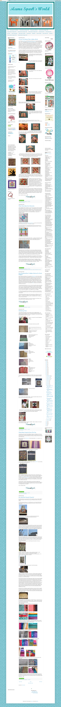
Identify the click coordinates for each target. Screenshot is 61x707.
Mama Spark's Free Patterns (14, 30)
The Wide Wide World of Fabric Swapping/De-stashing (49, 410)
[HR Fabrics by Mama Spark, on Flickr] (24, 248)
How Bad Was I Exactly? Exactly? (26, 497)
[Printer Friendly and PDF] (21, 306)
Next (37, 692)
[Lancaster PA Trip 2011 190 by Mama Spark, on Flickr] (33, 637)
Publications (33, 33)
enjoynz (32, 701)
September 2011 (48, 378)
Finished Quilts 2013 (48, 31)
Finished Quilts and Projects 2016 (22, 31)
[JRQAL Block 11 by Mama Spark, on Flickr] (23, 236)
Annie (22, 476)
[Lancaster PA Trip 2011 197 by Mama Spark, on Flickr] (23, 611)
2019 (46, 366)
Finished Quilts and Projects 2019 (24, 30)
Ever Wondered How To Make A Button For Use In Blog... (49, 390)
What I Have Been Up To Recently (26, 206)
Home (8, 30)
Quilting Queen (27, 438)
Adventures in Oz (26, 477)
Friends (24, 269)
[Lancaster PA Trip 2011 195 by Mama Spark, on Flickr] (23, 619)
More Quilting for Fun (34, 691)
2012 (46, 373)
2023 (46, 362)
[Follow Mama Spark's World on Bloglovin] (10, 133)
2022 (46, 363)
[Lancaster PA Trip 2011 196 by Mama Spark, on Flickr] (33, 611)
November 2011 (48, 376)
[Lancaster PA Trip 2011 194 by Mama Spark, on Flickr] (33, 619)
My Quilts (24, 202)
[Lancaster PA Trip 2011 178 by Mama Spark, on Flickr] (23, 572)
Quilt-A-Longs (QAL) (14, 33)
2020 (46, 365)
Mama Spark (22, 201)
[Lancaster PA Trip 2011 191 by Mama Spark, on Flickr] (23, 637)
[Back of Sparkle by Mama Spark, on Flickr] (35, 448)
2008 (46, 423)
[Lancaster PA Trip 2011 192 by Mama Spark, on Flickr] (33, 629)
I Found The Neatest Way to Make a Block (28, 39)
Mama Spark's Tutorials (22, 33)
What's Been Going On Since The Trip (27, 432)
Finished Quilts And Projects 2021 (22, 35)
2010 (46, 421)
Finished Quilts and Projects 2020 (12, 35)
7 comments (28, 429)
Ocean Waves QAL (45, 33)
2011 (46, 374)
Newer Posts (20, 681)
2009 (46, 422)
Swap (40, 269)
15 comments (28, 679)
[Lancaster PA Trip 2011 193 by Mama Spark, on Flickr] (23, 629)
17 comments (28, 201)
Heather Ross (26, 269)
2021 (46, 364)
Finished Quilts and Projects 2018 (43, 30)
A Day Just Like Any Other (49, 413)
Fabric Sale (22, 269)
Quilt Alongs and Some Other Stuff (49, 408)
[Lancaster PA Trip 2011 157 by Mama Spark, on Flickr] (23, 524)
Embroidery (50, 33)
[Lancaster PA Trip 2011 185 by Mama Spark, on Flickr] (33, 665)
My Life (21, 202)
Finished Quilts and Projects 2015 (32, 31)
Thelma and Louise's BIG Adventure (49, 404)
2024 (46, 361)
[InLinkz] (31, 688)
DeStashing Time (23, 310)
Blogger (37, 701)
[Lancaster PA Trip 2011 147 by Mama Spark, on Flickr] (23, 515)
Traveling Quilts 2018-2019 (33, 30)
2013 (46, 372)
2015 (46, 370)
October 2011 (48, 377)
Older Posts (40, 681)
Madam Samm (34, 276)
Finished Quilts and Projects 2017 (11, 31)
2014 (46, 371)
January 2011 (48, 420)
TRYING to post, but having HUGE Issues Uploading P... (49, 397)
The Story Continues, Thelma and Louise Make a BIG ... (49, 399)
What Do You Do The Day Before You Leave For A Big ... (49, 406)
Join (31, 692)
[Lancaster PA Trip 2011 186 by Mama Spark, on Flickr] (23, 665)
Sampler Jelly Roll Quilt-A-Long (36, 269)
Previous (35, 692)
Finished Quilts (29, 33)
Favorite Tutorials (39, 33)
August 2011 (48, 379)
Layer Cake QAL (30, 269)
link (33, 282)
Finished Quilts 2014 (41, 31)
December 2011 (48, 375)
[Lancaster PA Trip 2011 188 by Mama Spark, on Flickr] (22, 656)
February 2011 (48, 419)
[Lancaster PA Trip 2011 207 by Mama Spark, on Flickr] (22, 564)
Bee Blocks (8, 33)
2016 (46, 369)
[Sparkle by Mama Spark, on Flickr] (24, 448)
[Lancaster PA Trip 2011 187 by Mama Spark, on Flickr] (30, 656)
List (33, 692)
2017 (46, 368)
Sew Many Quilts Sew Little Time (31, 41)
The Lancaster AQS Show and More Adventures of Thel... (49, 401)
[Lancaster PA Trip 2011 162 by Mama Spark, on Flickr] (22, 551)
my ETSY (36, 461)
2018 (46, 367)
